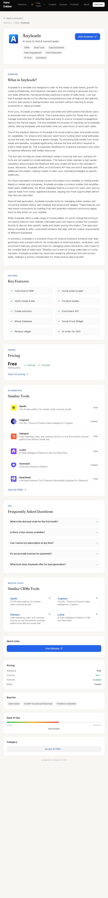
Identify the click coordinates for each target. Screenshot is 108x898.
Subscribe (98, 4)
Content (52, 4)
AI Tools (28, 57)
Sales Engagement (32, 52)
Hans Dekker (7, 4)
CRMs (16, 23)
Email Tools (39, 47)
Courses (63, 4)
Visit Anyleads (85, 36)
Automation (41, 57)
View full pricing (16, 374)
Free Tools (38, 4)
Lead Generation (53, 52)
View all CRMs (15, 489)
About (86, 4)
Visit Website (52, 648)
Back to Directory (15, 18)
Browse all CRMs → (54, 749)
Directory (22, 4)
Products (74, 4)
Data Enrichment (56, 47)
